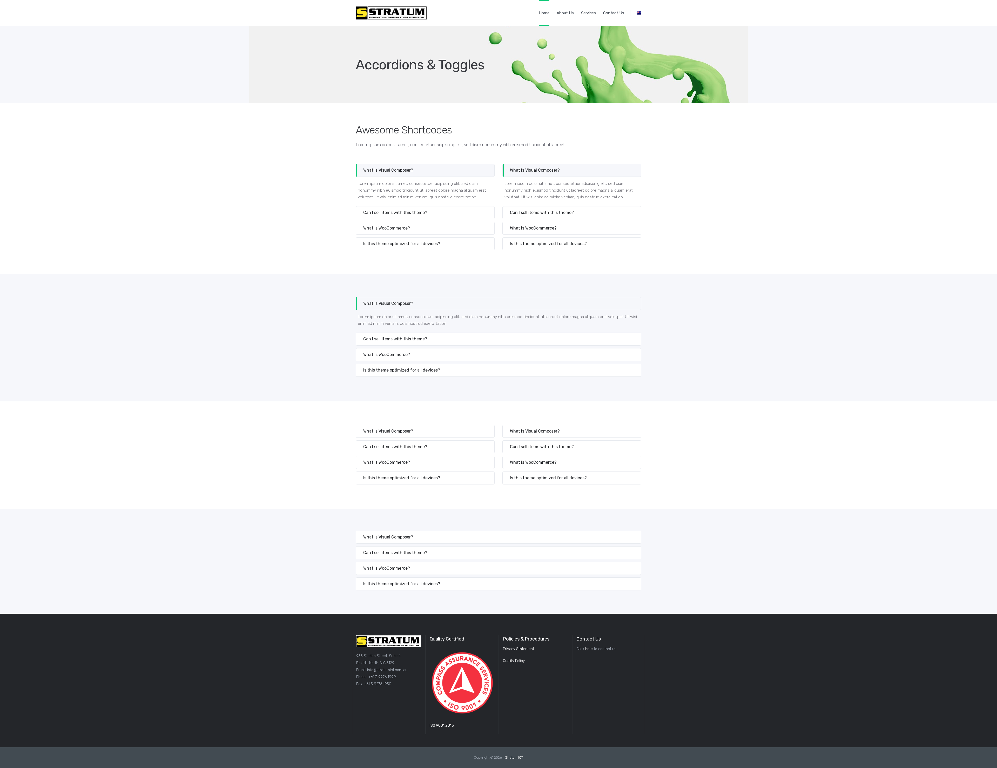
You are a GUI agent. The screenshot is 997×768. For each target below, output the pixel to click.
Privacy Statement (518, 649)
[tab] (425, 170)
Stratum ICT (514, 757)
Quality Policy (514, 661)
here (589, 649)
